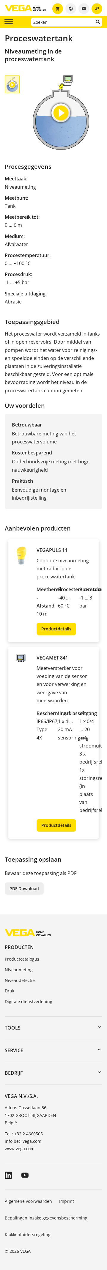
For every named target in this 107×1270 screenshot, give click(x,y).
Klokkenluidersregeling (28, 1234)
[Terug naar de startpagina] (28, 932)
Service (14, 1050)
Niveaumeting (19, 969)
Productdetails (56, 629)
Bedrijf (14, 1073)
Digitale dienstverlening (28, 1001)
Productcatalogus (22, 959)
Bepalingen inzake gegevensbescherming (46, 1218)
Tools (13, 1028)
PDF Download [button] (24, 888)
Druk (9, 991)
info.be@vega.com (23, 1141)
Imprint (66, 1201)
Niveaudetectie (20, 980)
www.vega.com (19, 1148)
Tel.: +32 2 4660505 (24, 1134)
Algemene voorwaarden (28, 1201)
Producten (19, 947)
